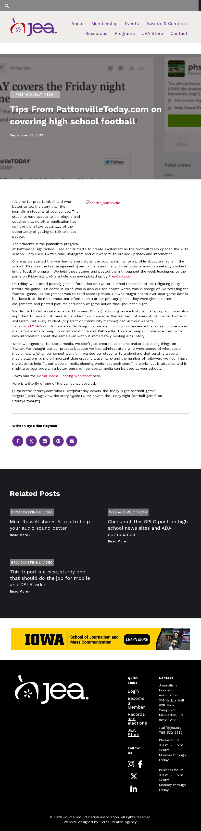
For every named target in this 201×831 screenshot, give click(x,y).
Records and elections (137, 719)
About (77, 23)
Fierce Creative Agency (117, 822)
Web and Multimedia (35, 94)
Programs (125, 33)
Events (132, 23)
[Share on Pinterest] (58, 441)
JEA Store (152, 33)
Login (133, 691)
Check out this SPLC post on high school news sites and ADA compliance (148, 528)
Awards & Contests (167, 23)
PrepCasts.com (121, 276)
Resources (96, 33)
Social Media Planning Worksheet (64, 376)
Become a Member (136, 703)
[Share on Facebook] (17, 441)
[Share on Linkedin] (44, 441)
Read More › (20, 535)
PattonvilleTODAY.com (30, 326)
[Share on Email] (71, 441)
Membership (104, 23)
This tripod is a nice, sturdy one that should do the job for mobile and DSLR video (50, 578)
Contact (179, 33)
